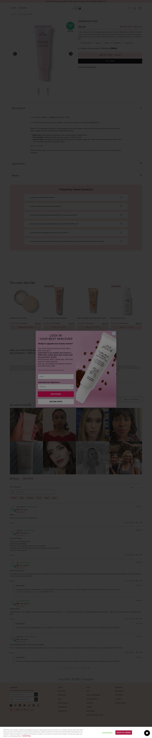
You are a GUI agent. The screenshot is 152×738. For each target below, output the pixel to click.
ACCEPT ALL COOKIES (124, 732)
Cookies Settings (107, 732)
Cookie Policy (26, 736)
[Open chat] (147, 733)
